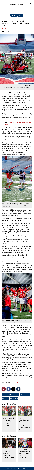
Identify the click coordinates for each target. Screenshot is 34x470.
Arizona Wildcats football (10, 395)
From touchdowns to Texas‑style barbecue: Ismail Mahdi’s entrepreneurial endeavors (24, 423)
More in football (9, 404)
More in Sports (9, 436)
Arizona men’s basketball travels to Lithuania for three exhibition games (8, 454)
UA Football (14, 398)
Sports (20, 15)
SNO (24, 468)
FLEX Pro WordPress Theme (16, 468)
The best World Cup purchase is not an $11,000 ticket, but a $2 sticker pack (24, 453)
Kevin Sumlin (25, 395)
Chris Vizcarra (6, 29)
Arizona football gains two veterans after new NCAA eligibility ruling (8, 422)
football (13, 15)
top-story (5, 398)
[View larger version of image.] (17, 59)
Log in (27, 468)
